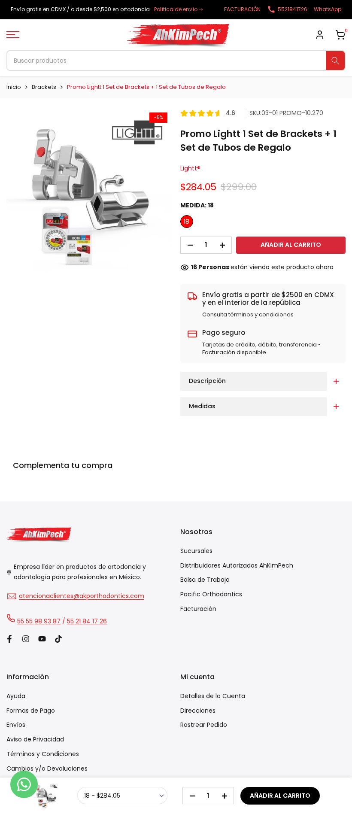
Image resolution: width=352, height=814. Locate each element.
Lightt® (190, 168)
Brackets (44, 87)
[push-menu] (12, 34)
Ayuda (15, 696)
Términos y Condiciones (42, 754)
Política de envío (175, 9)
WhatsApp (327, 9)
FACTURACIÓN (242, 9)
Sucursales (196, 551)
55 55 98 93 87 (39, 621)
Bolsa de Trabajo (205, 579)
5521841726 (292, 9)
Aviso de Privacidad (35, 739)
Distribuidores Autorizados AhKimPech (236, 565)
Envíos (15, 724)
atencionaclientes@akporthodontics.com (81, 596)
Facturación (198, 608)
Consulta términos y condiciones (248, 314)
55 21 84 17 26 (87, 621)
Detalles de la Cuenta (212, 696)
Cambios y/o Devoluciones (47, 768)
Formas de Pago (30, 710)
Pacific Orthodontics (211, 594)
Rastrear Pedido (203, 724)
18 (186, 221)
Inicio (13, 87)
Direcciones (197, 710)
